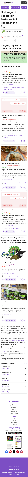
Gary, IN (4, 378)
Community (14, 402)
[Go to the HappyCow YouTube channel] (10, 451)
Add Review (9, 93)
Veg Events (14, 407)
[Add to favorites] (24, 92)
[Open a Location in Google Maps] (3, 92)
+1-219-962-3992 (8, 179)
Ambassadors (14, 406)
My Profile (14, 404)
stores (15, 347)
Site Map (14, 424)
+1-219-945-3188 (8, 133)
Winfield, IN (6, 390)
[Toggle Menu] (1, 2)
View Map (6, 369)
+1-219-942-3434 (8, 226)
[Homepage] (8, 3)
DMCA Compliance (14, 466)
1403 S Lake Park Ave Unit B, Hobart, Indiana (13, 136)
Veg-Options (7, 37)
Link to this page (6, 354)
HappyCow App (14, 428)
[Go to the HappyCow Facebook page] (6, 451)
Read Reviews (10, 187)
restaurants (4, 349)
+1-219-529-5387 (8, 85)
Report (5, 351)
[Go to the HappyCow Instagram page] (21, 451)
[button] (25, 363)
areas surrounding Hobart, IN (18, 340)
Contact (14, 420)
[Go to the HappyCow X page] (14, 451)
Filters (21, 36)
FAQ (14, 419)
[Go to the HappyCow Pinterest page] (17, 451)
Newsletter (14, 411)
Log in (24, 2)
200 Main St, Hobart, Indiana (11, 228)
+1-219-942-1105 (8, 314)
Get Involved (14, 413)
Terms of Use (14, 463)
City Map (6, 7)
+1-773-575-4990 (9, 273)
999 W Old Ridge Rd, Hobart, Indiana (13, 317)
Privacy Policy (14, 460)
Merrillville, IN (6, 372)
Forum (14, 409)
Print (25, 7)
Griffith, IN (5, 384)
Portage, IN (6, 367)
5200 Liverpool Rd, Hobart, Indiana (13, 276)
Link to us (14, 422)
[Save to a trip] (21, 92)
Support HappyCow (14, 469)
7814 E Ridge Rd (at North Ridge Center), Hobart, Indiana (15, 183)
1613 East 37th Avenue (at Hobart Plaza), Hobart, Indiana (15, 88)
